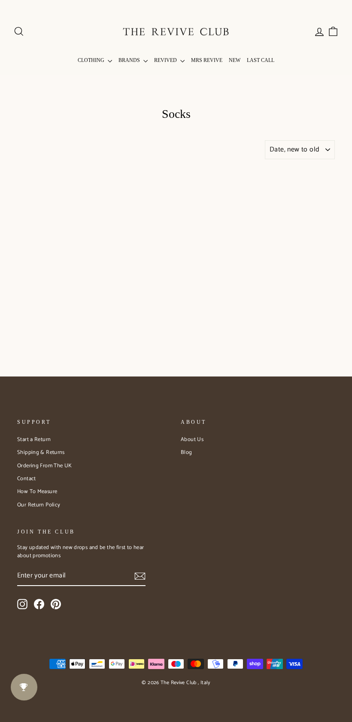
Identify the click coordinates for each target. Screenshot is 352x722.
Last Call (260, 60)
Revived (166, 60)
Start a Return (34, 439)
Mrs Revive (206, 60)
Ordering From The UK (44, 465)
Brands (129, 60)
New (234, 60)
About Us (192, 439)
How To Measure (37, 491)
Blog (186, 452)
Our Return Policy (38, 504)
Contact (26, 478)
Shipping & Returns (41, 452)
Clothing (92, 60)
